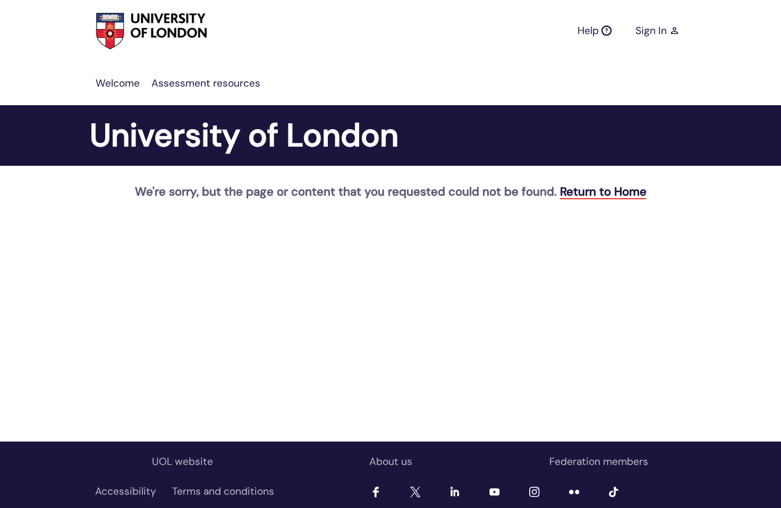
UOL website (182, 461)
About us (390, 461)
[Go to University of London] (132, 31)
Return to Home (603, 191)
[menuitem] (118, 83)
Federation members (598, 461)
